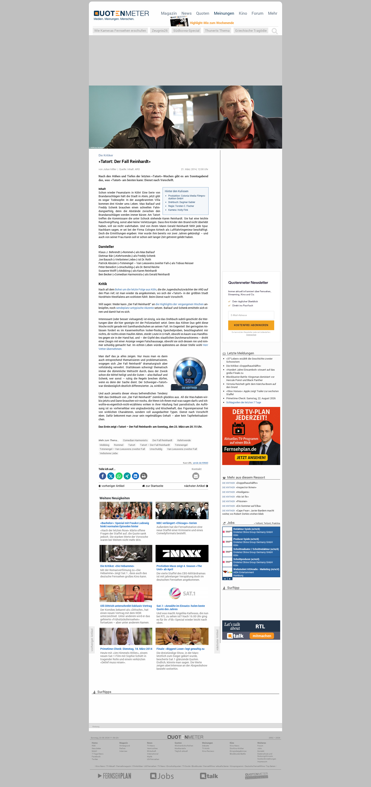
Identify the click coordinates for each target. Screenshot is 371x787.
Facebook (96, 756)
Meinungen (224, 13)
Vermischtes (152, 748)
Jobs (259, 748)
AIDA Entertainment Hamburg (256, 572)
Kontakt (260, 751)
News (186, 13)
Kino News (100, 766)
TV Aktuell (110, 766)
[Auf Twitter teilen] (111, 476)
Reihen (122, 748)
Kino (243, 13)
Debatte (205, 745)
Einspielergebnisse (238, 751)
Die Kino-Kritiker (237, 748)
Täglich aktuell (181, 751)
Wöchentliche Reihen (184, 745)
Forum (257, 13)
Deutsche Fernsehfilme (255, 766)
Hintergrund (124, 745)
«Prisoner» (234, 501)
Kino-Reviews (208, 751)
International (152, 754)
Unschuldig (156, 448)
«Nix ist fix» (235, 496)
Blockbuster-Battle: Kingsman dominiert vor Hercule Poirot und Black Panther (250, 378)
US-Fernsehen (153, 759)
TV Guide (186, 766)
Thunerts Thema (217, 30)
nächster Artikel (195, 486)
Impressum (262, 761)
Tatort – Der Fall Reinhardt (155, 444)
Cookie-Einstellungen (266, 759)
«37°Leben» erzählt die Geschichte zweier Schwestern (249, 360)
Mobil (94, 751)
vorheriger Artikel (112, 486)
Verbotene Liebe (109, 453)
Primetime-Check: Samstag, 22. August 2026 (251, 398)
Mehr (272, 13)
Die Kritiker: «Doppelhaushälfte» (243, 365)
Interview (123, 751)
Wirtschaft (151, 751)
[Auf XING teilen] (127, 476)
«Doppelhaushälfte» (240, 482)
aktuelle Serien (222, 766)
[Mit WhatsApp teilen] (119, 476)
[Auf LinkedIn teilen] (135, 476)
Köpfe (149, 756)
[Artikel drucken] (144, 476)
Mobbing (104, 444)
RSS (93, 745)
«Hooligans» (235, 492)
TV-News (151, 745)
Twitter (95, 759)
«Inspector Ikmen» (239, 487)
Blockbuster (197, 766)
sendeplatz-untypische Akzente (135, 308)
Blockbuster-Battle (238, 754)
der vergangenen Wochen (188, 304)
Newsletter (96, 748)
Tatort (131, 444)
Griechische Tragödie (251, 30)
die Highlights (164, 304)
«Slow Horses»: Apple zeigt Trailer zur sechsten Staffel (252, 392)
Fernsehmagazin (123, 766)
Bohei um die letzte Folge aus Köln (136, 289)
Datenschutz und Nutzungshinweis (265, 755)
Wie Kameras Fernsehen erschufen (120, 30)
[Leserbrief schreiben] (196, 476)
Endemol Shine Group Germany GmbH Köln (253, 532)
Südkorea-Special (186, 30)
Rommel (118, 444)
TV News (161, 766)
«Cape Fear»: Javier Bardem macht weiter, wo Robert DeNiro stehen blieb (248, 512)
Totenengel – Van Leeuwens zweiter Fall (122, 448)
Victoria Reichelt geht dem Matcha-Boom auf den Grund (251, 385)
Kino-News (234, 745)
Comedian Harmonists (135, 440)
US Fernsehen (150, 766)
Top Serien (270, 766)
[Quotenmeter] (121, 15)
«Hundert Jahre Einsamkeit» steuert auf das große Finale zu (250, 371)
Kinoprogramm (236, 766)
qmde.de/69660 (200, 462)
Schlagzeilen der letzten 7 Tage (243, 402)
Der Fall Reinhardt (162, 440)
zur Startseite (154, 486)
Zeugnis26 (160, 30)
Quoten (202, 13)
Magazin (169, 13)
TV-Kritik (205, 748)
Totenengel (181, 444)
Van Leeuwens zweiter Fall (182, 448)
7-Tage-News (97, 754)
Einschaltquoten (174, 766)
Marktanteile (180, 748)
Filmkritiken (138, 766)
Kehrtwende (184, 440)
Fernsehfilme (209, 766)
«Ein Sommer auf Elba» (241, 506)
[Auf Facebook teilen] (103, 476)
